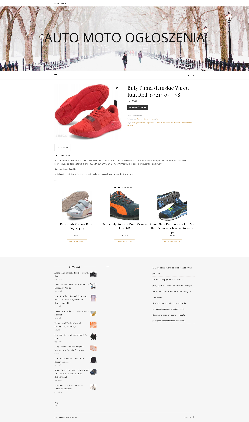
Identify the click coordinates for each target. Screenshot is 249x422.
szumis (130, 126)
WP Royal (73, 417)
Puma (158, 119)
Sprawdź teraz (137, 107)
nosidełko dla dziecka (171, 122)
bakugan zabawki (139, 122)
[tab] (62, 147)
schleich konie (186, 122)
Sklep (56, 3)
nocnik (159, 122)
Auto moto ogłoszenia (124, 37)
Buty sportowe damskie (146, 119)
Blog (63, 3)
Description (62, 147)
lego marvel (151, 122)
